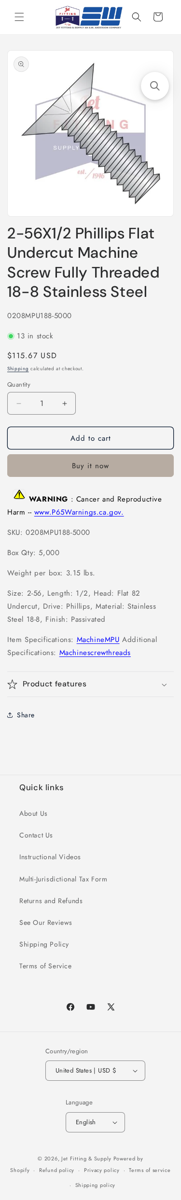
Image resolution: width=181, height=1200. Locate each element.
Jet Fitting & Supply (86, 1158)
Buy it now (90, 465)
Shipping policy (95, 1185)
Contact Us (36, 835)
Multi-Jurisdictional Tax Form (63, 879)
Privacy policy (102, 1170)
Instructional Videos (50, 857)
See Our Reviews (45, 922)
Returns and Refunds (51, 901)
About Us (33, 813)
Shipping (18, 368)
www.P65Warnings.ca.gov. (79, 512)
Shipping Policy (44, 944)
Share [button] (26, 715)
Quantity (18, 384)
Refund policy (56, 1170)
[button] (19, 17)
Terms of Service (45, 966)
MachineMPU (98, 639)
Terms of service (149, 1170)
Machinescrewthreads (95, 652)
